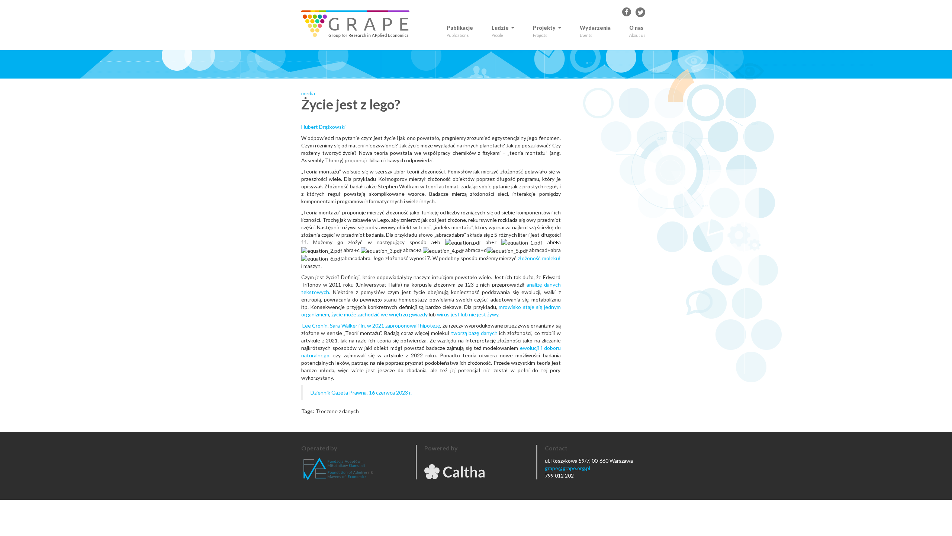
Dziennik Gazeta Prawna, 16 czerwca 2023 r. (361, 392)
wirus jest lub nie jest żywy (467, 314)
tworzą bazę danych (474, 333)
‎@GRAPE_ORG (640, 12)
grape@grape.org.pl (567, 468)
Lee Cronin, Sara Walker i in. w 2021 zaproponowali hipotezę (371, 325)
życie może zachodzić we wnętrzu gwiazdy (379, 314)
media (308, 93)
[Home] (358, 24)
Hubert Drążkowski (323, 127)
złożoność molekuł (539, 258)
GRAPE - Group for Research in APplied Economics (627, 12)
